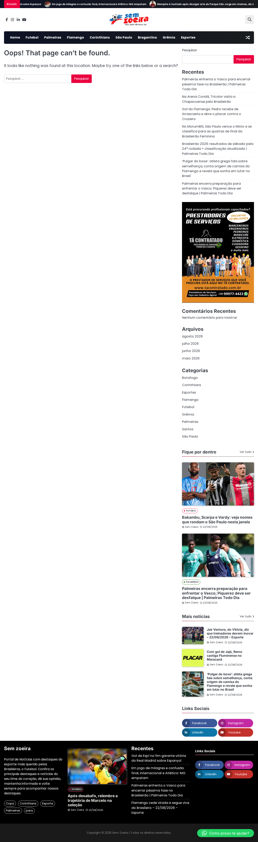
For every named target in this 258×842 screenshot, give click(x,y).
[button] (225, 833)
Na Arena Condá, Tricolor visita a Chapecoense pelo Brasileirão (208, 99)
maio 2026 (191, 358)
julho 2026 (190, 343)
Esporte (47, 803)
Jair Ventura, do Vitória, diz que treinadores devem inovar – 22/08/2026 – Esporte (230, 633)
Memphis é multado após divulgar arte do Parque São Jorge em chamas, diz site (199, 4)
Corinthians (100, 37)
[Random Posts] (248, 38)
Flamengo (75, 37)
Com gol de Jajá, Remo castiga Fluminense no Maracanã (224, 655)
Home (15, 37)
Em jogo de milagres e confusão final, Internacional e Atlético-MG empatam (91, 4)
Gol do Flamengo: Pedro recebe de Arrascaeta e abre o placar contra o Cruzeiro (211, 114)
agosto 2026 (192, 336)
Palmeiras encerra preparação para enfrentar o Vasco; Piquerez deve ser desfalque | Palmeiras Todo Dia (211, 188)
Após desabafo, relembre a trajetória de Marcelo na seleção (93, 800)
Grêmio (169, 37)
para (29, 810)
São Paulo (123, 37)
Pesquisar (189, 50)
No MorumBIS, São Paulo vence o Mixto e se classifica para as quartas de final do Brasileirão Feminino (217, 131)
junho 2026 (191, 351)
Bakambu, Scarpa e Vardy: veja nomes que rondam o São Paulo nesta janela (217, 519)
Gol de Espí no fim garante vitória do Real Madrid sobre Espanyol (158, 758)
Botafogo (190, 377)
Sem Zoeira (191, 527)
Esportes (188, 37)
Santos (187, 429)
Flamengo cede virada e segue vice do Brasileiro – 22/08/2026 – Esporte (160, 807)
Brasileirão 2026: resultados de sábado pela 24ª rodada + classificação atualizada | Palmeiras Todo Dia (217, 148)
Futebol (32, 37)
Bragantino (147, 37)
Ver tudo (246, 452)
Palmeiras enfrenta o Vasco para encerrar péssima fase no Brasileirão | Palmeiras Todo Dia (216, 84)
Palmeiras (52, 37)
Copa (10, 803)
